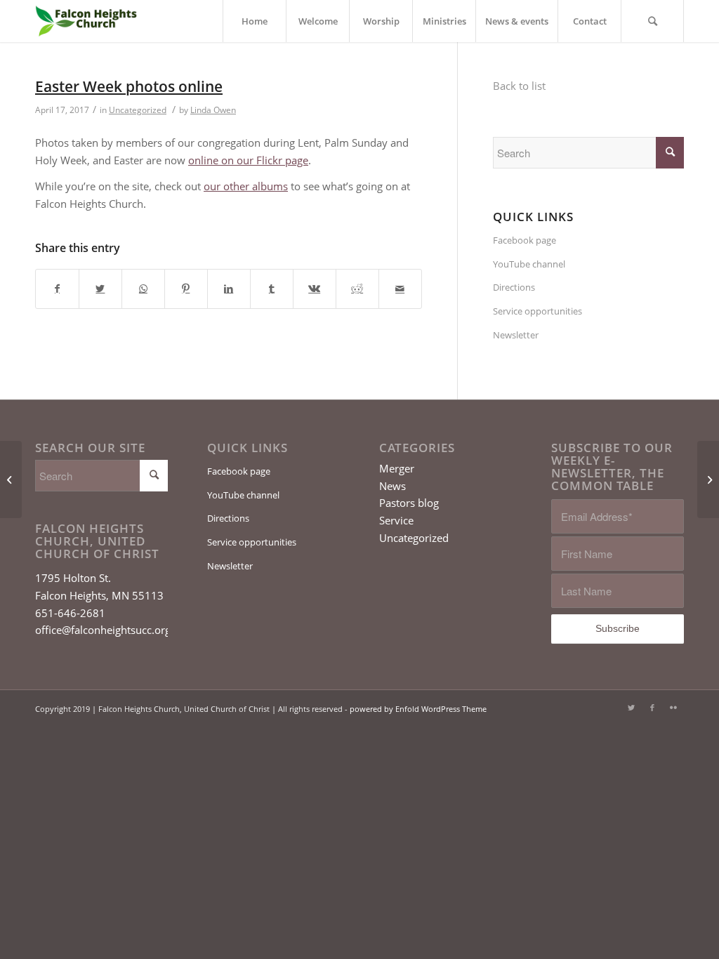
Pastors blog (409, 503)
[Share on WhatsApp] (143, 289)
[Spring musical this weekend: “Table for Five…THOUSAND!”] (11, 479)
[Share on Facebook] (57, 289)
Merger (396, 468)
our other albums (246, 186)
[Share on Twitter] (100, 289)
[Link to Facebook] (652, 707)
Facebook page (524, 240)
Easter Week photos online (129, 86)
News (392, 486)
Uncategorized (137, 110)
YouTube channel (529, 264)
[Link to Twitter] (631, 707)
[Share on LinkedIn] (229, 289)
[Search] (652, 21)
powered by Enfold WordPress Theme (418, 708)
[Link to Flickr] (673, 707)
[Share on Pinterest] (186, 289)
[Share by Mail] (400, 289)
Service (396, 520)
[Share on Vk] (314, 289)
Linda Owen (213, 110)
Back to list (519, 86)
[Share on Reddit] (357, 289)
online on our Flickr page (248, 160)
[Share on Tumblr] (272, 289)
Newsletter (516, 335)
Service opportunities (537, 311)
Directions (514, 287)
